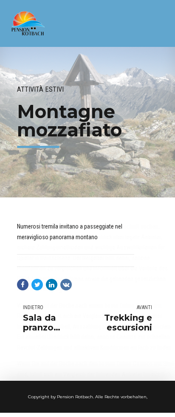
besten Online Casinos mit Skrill (137, 363)
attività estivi (40, 89)
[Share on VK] (66, 284)
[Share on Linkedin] (51, 284)
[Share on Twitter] (37, 284)
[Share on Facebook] (22, 284)
